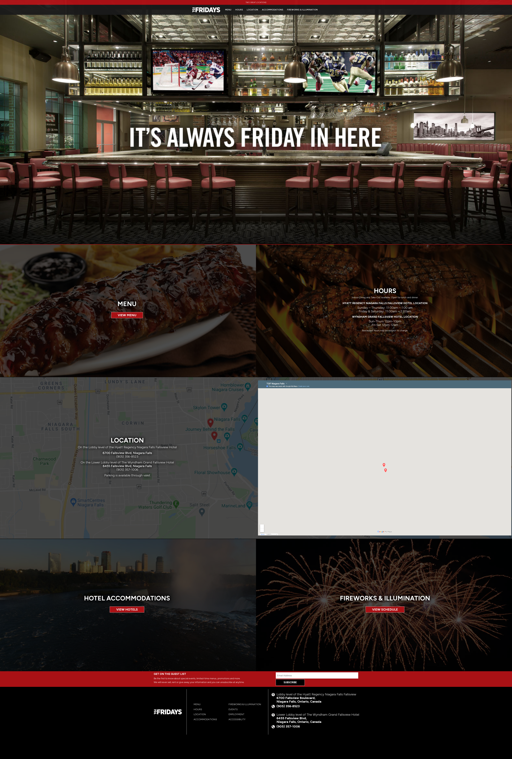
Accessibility (237, 719)
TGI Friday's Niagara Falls (168, 712)
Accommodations (272, 10)
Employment (236, 714)
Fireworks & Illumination (302, 10)
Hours (239, 10)
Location (252, 10)
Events (233, 709)
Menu (228, 10)
